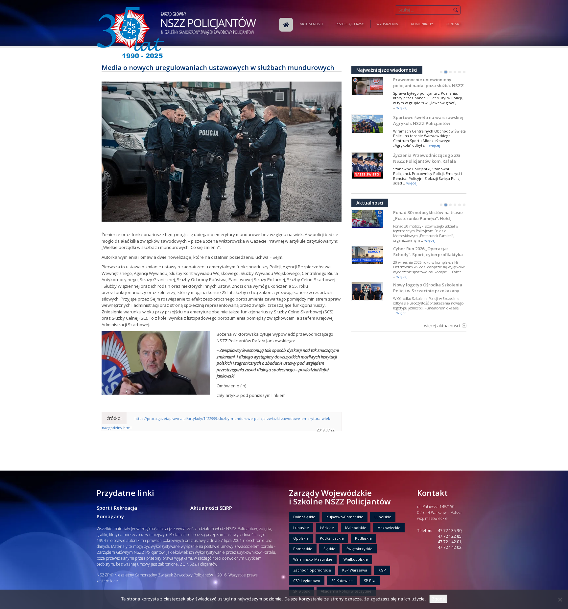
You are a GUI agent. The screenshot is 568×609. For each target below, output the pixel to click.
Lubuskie (301, 527)
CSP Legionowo (306, 580)
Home (286, 25)
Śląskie (329, 548)
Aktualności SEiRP (211, 507)
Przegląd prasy (350, 23)
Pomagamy (110, 516)
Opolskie (301, 538)
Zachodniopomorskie (312, 570)
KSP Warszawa (354, 570)
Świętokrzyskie (359, 548)
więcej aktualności (442, 325)
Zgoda (438, 598)
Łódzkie (327, 527)
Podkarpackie (332, 538)
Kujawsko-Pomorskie (344, 516)
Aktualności (311, 23)
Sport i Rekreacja (117, 507)
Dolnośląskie (304, 516)
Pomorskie (302, 548)
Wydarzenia (387, 23)
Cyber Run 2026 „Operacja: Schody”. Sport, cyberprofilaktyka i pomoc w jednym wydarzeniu (428, 254)
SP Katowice (342, 580)
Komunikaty (422, 23)
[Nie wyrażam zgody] (559, 599)
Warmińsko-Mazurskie (312, 559)
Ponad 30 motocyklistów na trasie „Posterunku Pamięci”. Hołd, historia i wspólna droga (428, 218)
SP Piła (369, 580)
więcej (402, 107)
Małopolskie (355, 527)
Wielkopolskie (355, 559)
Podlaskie (363, 538)
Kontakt (453, 23)
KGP (382, 570)
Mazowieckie (388, 527)
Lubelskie (382, 516)
